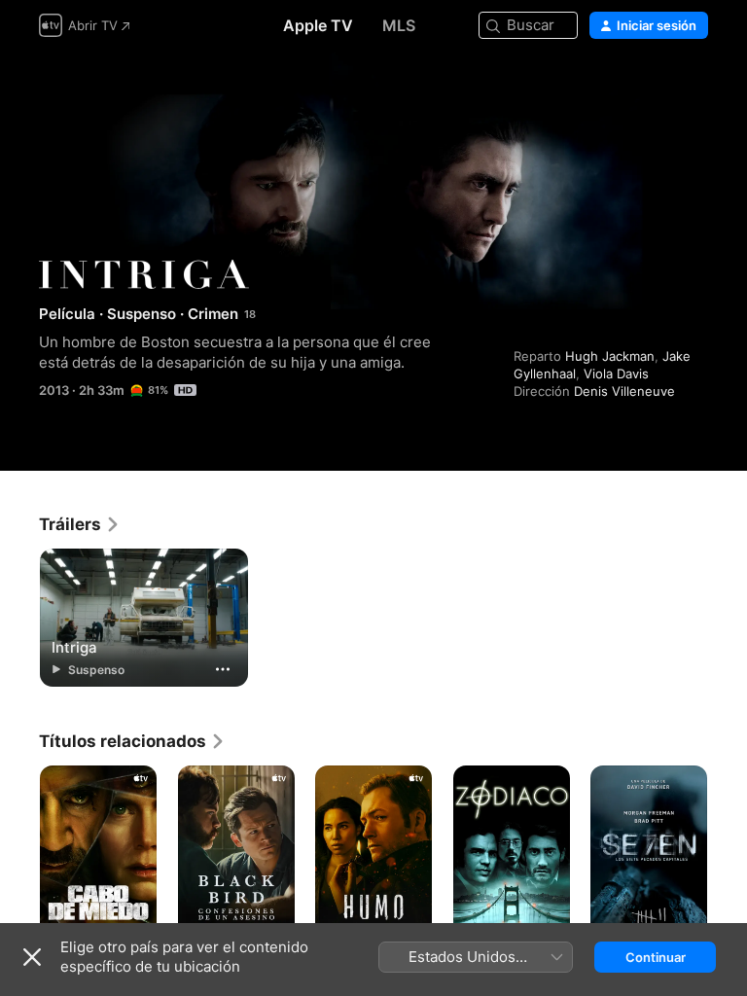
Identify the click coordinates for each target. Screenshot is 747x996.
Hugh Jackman (610, 356)
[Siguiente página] (727, 853)
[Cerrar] (32, 957)
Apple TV (318, 25)
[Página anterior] (19, 853)
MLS (398, 25)
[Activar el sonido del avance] (694, 89)
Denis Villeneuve (624, 391)
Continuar (655, 957)
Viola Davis (616, 373)
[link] (80, 524)
